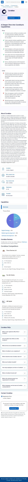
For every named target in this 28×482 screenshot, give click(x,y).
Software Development (8, 6)
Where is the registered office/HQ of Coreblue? (10, 332)
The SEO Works (10, 275)
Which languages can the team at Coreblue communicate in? (12, 386)
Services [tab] (5, 207)
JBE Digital (9, 301)
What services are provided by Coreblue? (11, 345)
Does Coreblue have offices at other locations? (10, 339)
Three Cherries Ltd (11, 250)
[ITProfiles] (2, 2)
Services (7, 5)
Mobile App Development (8, 233)
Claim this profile (4, 15)
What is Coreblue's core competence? (11, 351)
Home (2, 5)
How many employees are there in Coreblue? (12, 367)
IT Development (14, 5)
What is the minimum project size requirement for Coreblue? (10, 379)
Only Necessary (14, 480)
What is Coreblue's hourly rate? (9, 373)
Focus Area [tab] (6, 211)
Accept (8, 480)
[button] (22, 2)
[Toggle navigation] (26, 2)
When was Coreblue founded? (9, 362)
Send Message (11, 17)
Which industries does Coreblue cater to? (12, 356)
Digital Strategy (6, 230)
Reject (20, 480)
